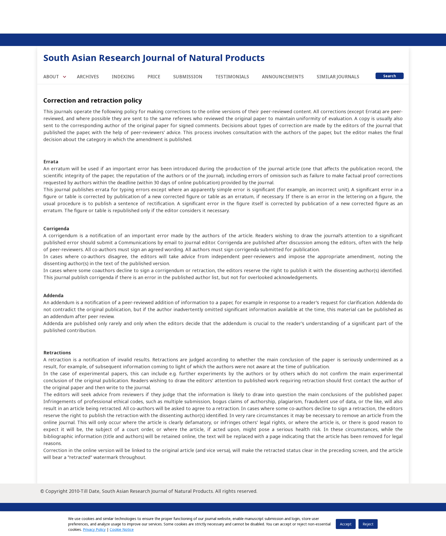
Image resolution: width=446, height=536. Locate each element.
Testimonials (232, 77)
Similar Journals (338, 77)
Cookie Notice (122, 529)
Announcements (283, 77)
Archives (88, 77)
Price (153, 77)
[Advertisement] (223, 15)
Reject (368, 524)
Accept (346, 524)
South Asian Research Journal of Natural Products (154, 57)
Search (389, 75)
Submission (187, 77)
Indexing (123, 77)
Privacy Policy (94, 529)
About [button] (51, 77)
